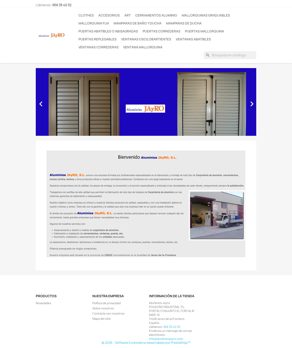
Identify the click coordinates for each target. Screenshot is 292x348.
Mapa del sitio (101, 319)
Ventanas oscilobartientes (146, 39)
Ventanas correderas (98, 47)
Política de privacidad (106, 303)
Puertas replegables (97, 39)
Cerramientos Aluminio (156, 15)
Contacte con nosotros (108, 313)
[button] (52, 102)
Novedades (43, 303)
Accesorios (109, 15)
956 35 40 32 (62, 5)
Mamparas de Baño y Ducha (137, 23)
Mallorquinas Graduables (206, 15)
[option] (146, 102)
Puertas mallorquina (204, 31)
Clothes (86, 15)
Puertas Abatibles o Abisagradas (108, 31)
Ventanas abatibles (193, 39)
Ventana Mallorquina (142, 47)
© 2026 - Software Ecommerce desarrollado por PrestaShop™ (146, 343)
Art (127, 15)
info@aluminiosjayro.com (166, 339)
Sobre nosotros (103, 308)
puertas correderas (161, 31)
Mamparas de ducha (184, 23)
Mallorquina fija (93, 23)
